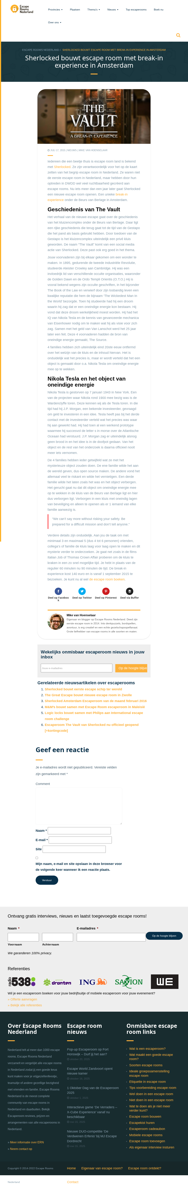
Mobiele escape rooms (145, 1135)
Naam (41, 830)
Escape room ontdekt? (144, 1168)
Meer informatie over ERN (27, 1142)
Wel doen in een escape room (151, 1094)
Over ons (53, 22)
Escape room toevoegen (147, 1141)
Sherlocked (62, 167)
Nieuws (112, 9)
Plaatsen (75, 9)
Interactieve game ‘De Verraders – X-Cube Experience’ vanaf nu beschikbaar (92, 1112)
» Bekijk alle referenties (25, 1005)
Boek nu (158, 9)
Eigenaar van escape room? (102, 1168)
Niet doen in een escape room (151, 1100)
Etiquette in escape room (147, 1082)
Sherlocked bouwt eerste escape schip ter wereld (83, 689)
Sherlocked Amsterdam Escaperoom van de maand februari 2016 (96, 701)
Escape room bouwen (145, 1116)
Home (71, 1168)
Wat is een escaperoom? (147, 1049)
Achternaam (50, 944)
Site (39, 849)
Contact (72, 1182)
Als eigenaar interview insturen (151, 1147)
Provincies (54, 9)
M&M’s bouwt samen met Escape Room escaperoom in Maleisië (95, 707)
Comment (43, 784)
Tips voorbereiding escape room (152, 1088)
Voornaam (15, 944)
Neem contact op (21, 1148)
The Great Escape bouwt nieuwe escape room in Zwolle (88, 695)
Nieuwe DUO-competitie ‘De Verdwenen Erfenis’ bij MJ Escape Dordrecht (92, 1136)
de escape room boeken (107, 579)
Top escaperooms (136, 9)
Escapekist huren (142, 1123)
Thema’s (92, 9)
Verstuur (47, 880)
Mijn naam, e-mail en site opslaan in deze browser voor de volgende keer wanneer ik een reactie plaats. (79, 867)
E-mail (42, 840)
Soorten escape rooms (145, 1065)
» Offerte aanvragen (22, 999)
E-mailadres (87, 928)
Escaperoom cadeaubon (147, 1129)
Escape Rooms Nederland (40, 49)
